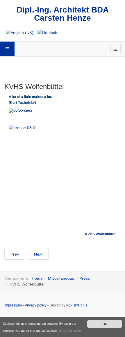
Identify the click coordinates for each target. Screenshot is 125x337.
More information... (70, 330)
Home (37, 278)
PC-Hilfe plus (76, 305)
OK (105, 324)
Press (84, 278)
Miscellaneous (61, 278)
